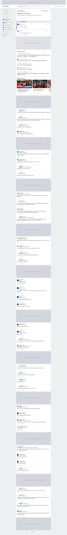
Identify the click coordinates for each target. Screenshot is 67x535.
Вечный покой (23, 11)
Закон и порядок (25, 503)
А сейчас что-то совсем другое (28, 217)
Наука (25, 67)
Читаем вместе (24, 260)
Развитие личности (25, 253)
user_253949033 (20, 67)
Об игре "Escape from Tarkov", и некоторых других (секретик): (32, 60)
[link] (24, 87)
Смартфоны (24, 332)
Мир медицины (24, 152)
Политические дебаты (26, 346)
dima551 (19, 53)
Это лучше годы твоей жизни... (24, 64)
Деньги (22, 209)
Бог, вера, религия (25, 246)
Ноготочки (24, 281)
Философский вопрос (26, 132)
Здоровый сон (24, 386)
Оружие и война (24, 53)
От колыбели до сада (26, 339)
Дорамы (23, 110)
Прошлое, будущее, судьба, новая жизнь (29, 447)
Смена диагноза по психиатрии (24, 69)
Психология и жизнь (25, 125)
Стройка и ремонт (24, 63)
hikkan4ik (19, 63)
